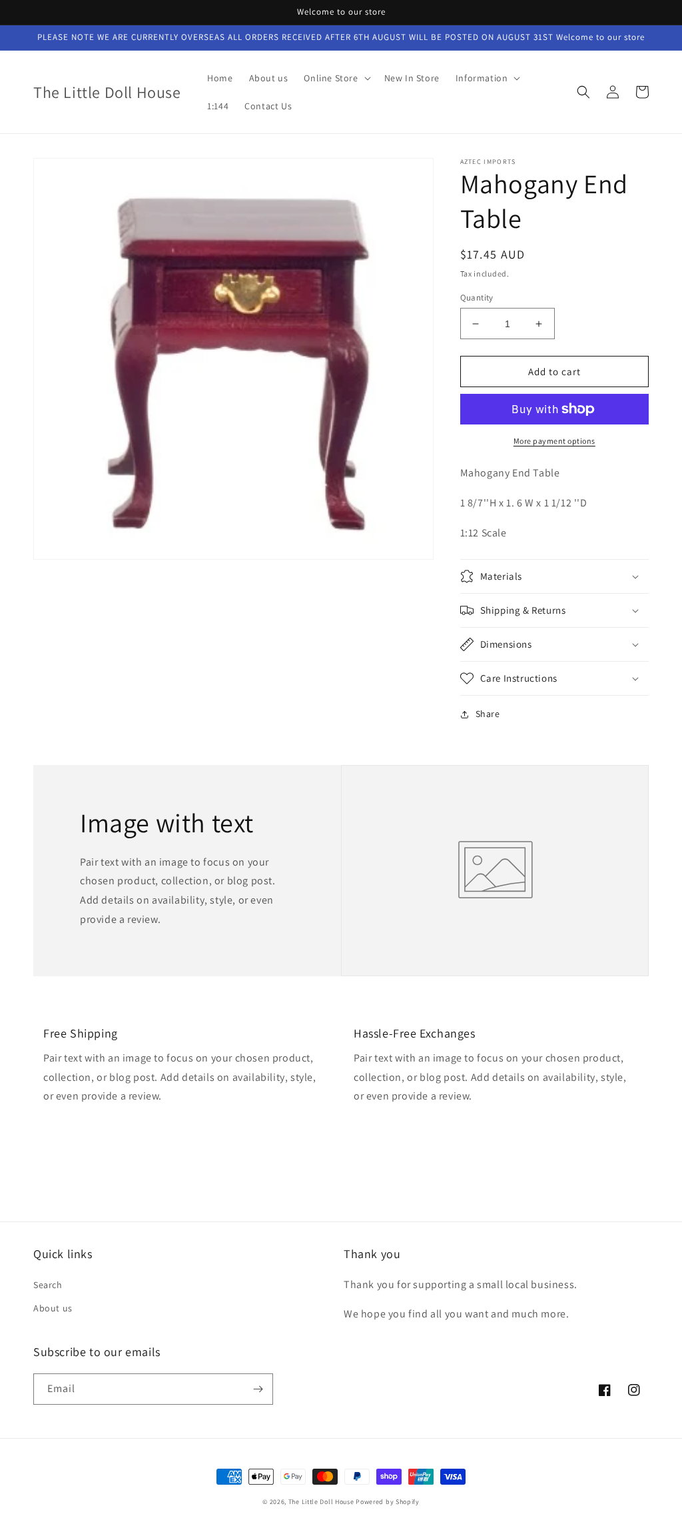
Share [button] (488, 714)
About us (53, 1308)
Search (48, 1285)
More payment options (554, 441)
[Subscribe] (257, 1389)
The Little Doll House (321, 1501)
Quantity (477, 297)
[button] (336, 78)
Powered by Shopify (388, 1501)
